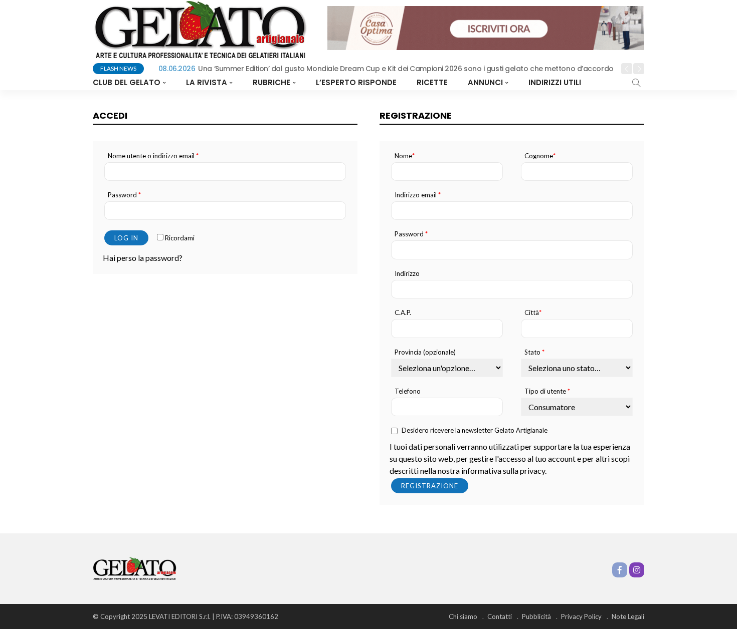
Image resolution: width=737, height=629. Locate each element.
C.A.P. (403, 313)
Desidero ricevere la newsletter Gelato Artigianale (474, 430)
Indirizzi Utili (554, 82)
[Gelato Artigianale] (134, 567)
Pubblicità (536, 616)
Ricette (432, 82)
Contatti (499, 616)
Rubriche (271, 82)
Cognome (540, 156)
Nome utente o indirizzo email (153, 156)
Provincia (425, 352)
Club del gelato (126, 82)
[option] (384, 69)
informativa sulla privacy (503, 470)
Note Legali (628, 616)
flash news (118, 68)
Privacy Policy (581, 616)
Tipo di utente (547, 391)
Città (532, 313)
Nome (405, 156)
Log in (126, 238)
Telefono (408, 391)
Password (124, 195)
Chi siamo (463, 616)
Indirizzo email (418, 195)
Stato (534, 352)
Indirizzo (407, 273)
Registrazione (429, 486)
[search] (636, 82)
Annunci (485, 82)
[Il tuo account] (595, 82)
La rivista (206, 82)
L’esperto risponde (356, 82)
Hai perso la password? (142, 257)
